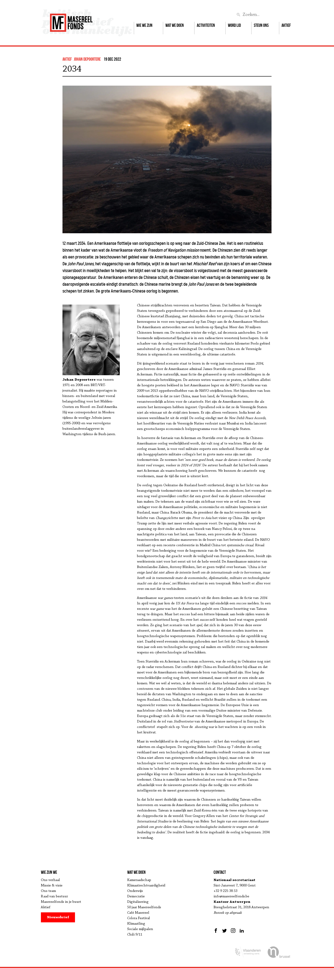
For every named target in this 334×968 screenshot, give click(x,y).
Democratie (136, 896)
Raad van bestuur (54, 896)
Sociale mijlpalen (140, 929)
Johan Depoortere (87, 59)
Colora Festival (138, 918)
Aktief (286, 25)
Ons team (48, 891)
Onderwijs (135, 891)
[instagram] (233, 930)
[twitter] (224, 930)
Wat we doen (174, 25)
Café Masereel (138, 913)
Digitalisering (138, 902)
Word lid (234, 25)
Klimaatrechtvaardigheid (146, 885)
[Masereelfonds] (71, 20)
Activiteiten (206, 25)
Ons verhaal (50, 880)
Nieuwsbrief (58, 917)
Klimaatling (136, 924)
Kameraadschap (139, 880)
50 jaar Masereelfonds (144, 907)
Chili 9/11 (134, 934)
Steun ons (261, 25)
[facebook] (216, 930)
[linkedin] (241, 930)
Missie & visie (51, 885)
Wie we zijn (144, 25)
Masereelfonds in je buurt (61, 902)
